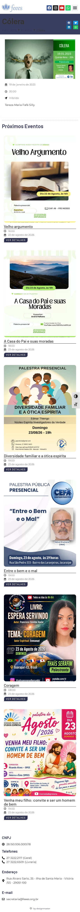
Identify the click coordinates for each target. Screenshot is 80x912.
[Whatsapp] (68, 8)
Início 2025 (9, 30)
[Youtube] (61, 8)
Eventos (26, 30)
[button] (75, 8)
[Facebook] (49, 8)
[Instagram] (55, 8)
